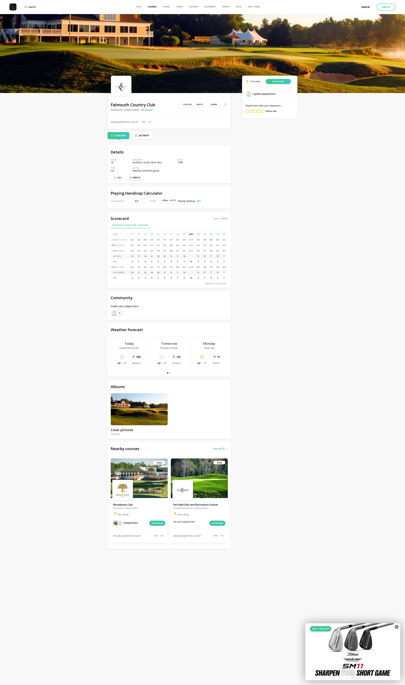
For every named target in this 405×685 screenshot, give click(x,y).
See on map (147, 110)
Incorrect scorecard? (215, 284)
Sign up (386, 7)
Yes (143, 122)
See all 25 (219, 448)
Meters (224, 219)
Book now (157, 523)
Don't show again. (354, 677)
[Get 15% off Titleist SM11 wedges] (352, 651)
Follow (187, 104)
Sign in (365, 7)
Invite (199, 104)
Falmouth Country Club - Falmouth (130, 225)
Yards (216, 219)
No (150, 122)
